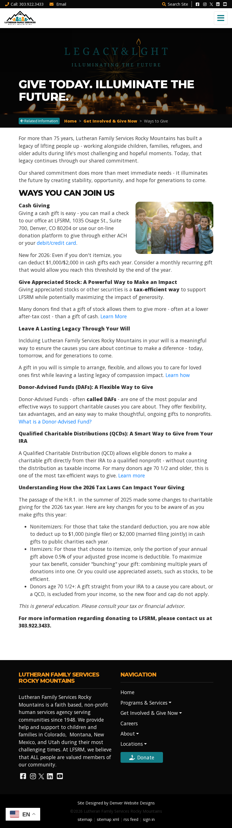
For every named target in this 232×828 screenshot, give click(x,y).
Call (27, 4)
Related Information (40, 120)
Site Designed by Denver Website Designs (116, 803)
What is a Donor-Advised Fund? (55, 421)
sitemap (85, 819)
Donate (145, 757)
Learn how (178, 375)
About (128, 733)
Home (70, 121)
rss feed (131, 819)
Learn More (113, 316)
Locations (132, 743)
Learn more (131, 475)
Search (178, 4)
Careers (129, 723)
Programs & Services (144, 702)
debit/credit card (56, 242)
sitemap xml (108, 819)
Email (60, 4)
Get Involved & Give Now (110, 121)
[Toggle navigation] (220, 18)
